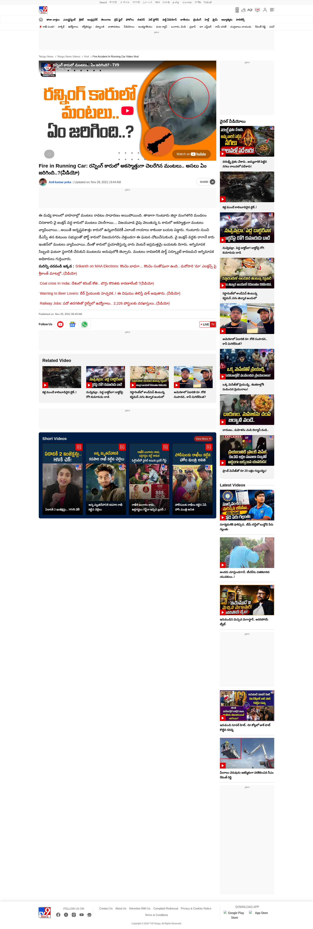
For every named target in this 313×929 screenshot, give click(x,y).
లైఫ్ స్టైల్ (118, 19)
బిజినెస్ (141, 19)
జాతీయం (185, 19)
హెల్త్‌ (207, 19)
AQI (249, 9)
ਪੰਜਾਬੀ (166, 2)
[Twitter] (66, 915)
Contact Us (106, 908)
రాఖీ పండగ (48, 26)
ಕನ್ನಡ (125, 2)
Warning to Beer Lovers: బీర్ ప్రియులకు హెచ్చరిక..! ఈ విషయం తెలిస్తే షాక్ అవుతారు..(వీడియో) (110, 293)
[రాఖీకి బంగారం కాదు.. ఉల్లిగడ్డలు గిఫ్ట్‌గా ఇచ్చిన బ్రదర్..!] (149, 479)
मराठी (136, 2)
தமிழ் (176, 2)
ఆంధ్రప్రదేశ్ (92, 19)
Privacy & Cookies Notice (196, 908)
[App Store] (260, 915)
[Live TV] (256, 10)
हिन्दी (113, 2)
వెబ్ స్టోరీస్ (154, 19)
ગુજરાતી (147, 2)
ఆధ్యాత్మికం (226, 19)
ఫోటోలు (130, 19)
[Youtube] (60, 324)
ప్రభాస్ (192, 26)
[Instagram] (74, 915)
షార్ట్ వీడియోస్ (169, 19)
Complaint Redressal (165, 908)
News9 (103, 2)
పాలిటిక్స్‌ (240, 19)
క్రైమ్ (215, 19)
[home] (41, 19)
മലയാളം (187, 2)
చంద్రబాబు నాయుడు (240, 26)
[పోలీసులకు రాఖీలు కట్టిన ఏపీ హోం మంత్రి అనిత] (192, 479)
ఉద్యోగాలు (73, 26)
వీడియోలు (129, 26)
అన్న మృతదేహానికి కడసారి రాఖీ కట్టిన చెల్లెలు (105, 507)
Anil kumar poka (60, 182)
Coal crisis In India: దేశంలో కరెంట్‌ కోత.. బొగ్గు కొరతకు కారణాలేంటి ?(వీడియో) (97, 283)
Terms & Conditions (156, 914)
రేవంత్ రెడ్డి (260, 26)
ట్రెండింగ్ (197, 19)
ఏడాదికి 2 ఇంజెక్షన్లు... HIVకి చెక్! (62, 509)
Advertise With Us (140, 908)
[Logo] (43, 10)
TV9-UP (208, 2)
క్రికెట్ (81, 19)
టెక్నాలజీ (99, 26)
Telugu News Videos (68, 56)
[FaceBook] (58, 915)
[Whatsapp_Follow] (85, 324)
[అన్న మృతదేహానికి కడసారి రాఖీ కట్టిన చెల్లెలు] (106, 479)
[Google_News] (72, 324)
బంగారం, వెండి (178, 26)
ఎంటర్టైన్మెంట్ (69, 19)
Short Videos (54, 438)
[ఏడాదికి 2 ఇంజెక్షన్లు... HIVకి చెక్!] (63, 479)
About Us (120, 908)
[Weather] (243, 10)
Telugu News (46, 56)
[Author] (43, 182)
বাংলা (157, 2)
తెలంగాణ (106, 19)
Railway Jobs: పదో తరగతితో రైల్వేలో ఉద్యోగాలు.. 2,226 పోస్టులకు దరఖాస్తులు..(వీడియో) (105, 303)
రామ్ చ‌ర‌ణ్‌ (220, 26)
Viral (86, 56)
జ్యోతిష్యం (87, 26)
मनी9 (198, 2)
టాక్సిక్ (61, 26)
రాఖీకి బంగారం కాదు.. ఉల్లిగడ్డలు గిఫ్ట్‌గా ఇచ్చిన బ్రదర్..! (149, 507)
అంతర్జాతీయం (145, 26)
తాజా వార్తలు (53, 19)
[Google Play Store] (234, 915)
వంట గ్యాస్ (161, 26)
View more (202, 438)
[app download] (236, 10)
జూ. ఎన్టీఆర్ (205, 26)
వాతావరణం (114, 26)
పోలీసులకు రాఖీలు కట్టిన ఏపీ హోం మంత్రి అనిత (190, 507)
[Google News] (89, 915)
